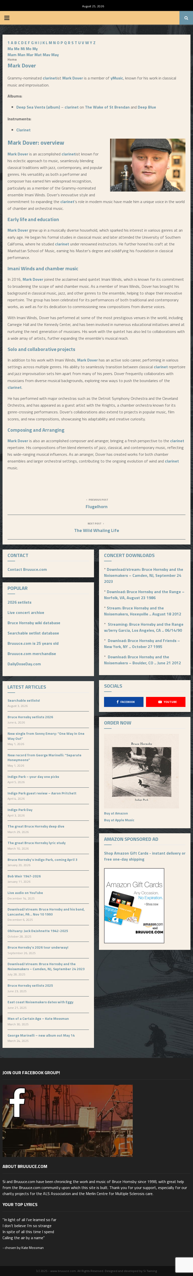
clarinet (50, 78)
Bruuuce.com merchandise (32, 654)
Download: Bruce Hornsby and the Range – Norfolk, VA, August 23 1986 (144, 595)
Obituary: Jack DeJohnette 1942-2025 (38, 930)
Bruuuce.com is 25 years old (33, 643)
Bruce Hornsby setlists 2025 (30, 985)
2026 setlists (19, 602)
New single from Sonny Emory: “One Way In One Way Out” (46, 736)
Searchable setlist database (33, 633)
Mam (12, 55)
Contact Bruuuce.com (27, 569)
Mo (28, 49)
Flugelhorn (97, 506)
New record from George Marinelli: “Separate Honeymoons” (44, 757)
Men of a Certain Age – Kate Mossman (38, 1018)
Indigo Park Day (20, 809)
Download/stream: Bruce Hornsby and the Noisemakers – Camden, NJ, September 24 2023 (46, 966)
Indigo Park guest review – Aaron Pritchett (42, 793)
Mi (23, 49)
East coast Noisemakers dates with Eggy (40, 1002)
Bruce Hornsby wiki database (34, 623)
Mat (38, 55)
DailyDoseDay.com (24, 664)
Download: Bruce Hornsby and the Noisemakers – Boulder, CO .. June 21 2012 (142, 660)
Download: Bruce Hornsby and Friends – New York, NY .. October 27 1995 (142, 643)
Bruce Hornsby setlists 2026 (30, 716)
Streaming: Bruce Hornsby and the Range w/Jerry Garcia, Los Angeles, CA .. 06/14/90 (143, 627)
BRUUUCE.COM (97, 18)
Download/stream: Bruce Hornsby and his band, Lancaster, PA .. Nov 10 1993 (46, 911)
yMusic (117, 78)
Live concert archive (26, 612)
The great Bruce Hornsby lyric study (37, 842)
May (55, 55)
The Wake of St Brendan (107, 107)
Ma (10, 49)
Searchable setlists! (24, 700)
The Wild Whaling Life (96, 530)
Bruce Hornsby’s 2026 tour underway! (38, 947)
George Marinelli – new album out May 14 (41, 1035)
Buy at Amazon (116, 813)
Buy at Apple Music (119, 820)
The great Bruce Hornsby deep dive (36, 826)
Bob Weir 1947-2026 (24, 876)
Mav (46, 55)
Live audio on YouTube (25, 892)
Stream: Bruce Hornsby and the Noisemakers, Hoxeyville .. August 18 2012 (142, 611)
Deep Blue (147, 107)
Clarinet (23, 130)
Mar (29, 55)
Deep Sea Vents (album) (38, 107)
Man (21, 55)
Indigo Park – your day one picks (33, 776)
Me (17, 49)
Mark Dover (72, 78)
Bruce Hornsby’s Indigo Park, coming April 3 (42, 859)
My (35, 49)
